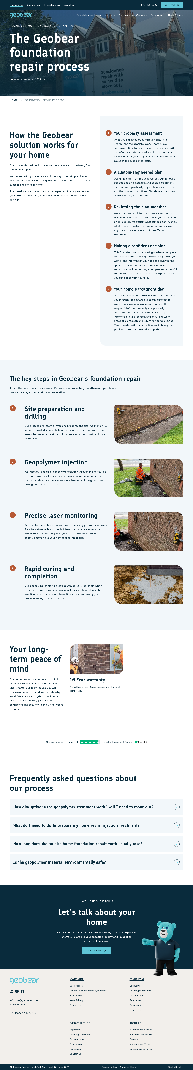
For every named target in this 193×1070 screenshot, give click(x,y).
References (76, 995)
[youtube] (17, 991)
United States (175, 1066)
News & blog (76, 1000)
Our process (126, 15)
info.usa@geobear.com (24, 1000)
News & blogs (175, 15)
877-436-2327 (149, 4)
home (14, 100)
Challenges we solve (140, 990)
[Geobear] (21, 15)
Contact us (172, 4)
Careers (134, 1039)
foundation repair (20, 169)
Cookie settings (127, 1066)
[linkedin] (11, 991)
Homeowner (16, 4)
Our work (141, 15)
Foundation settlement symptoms (96, 15)
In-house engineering (141, 1029)
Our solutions (137, 995)
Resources (135, 1005)
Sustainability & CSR (141, 1034)
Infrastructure (52, 4)
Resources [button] (156, 15)
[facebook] (22, 991)
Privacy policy (109, 1066)
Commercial (33, 4)
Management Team (140, 1044)
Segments (135, 985)
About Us (69, 4)
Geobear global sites (141, 1048)
